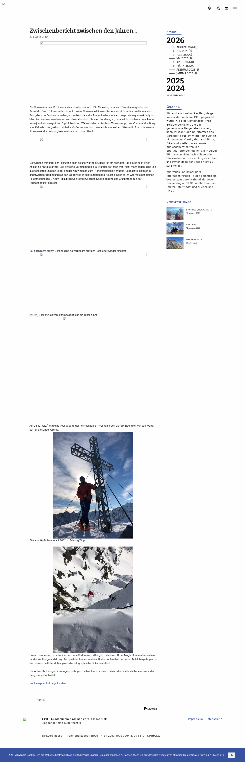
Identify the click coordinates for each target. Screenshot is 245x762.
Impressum (195, 719)
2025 (175, 81)
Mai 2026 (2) (184, 58)
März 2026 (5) (185, 66)
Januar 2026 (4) (186, 73)
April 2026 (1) (185, 62)
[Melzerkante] (175, 243)
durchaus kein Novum (52, 119)
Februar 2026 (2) (187, 69)
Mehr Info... (219, 755)
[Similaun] (175, 228)
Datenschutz (214, 719)
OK (231, 755)
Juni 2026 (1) (184, 54)
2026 (175, 40)
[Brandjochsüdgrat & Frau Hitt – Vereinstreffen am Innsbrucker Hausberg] (175, 213)
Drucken (152, 708)
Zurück (41, 700)
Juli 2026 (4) (184, 51)
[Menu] (235, 9)
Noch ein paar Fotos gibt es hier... (49, 683)
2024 (175, 88)
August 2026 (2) (186, 47)
